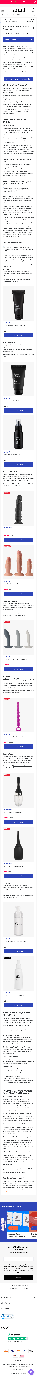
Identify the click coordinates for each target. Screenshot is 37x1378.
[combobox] (17, 15)
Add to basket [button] (18, 335)
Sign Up (18, 1277)
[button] (35, 2)
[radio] (4, 322)
